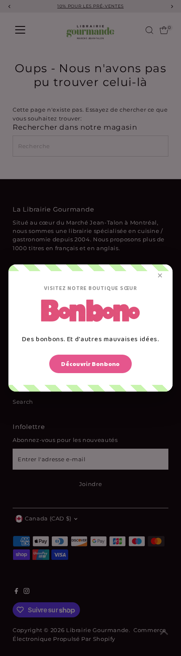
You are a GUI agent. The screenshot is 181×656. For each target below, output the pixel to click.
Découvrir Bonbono (90, 364)
